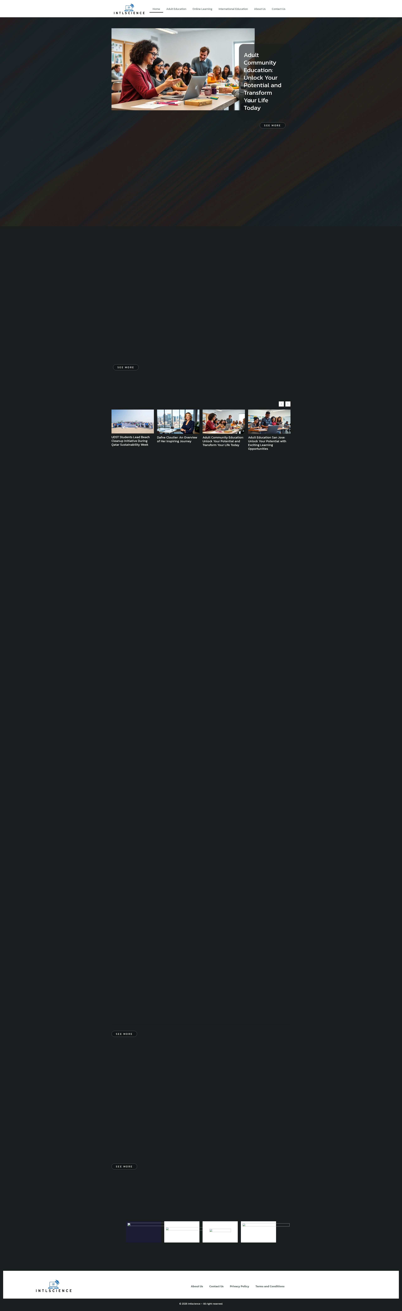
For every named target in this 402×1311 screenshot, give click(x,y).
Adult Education (176, 9)
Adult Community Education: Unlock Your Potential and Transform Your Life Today (262, 81)
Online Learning (202, 9)
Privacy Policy (239, 1286)
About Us (260, 9)
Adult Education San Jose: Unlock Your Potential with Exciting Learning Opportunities (267, 443)
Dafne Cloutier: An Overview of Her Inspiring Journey (177, 439)
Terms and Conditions (270, 1286)
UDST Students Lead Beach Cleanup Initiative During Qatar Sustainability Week (130, 440)
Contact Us (278, 9)
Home (156, 9)
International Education (233, 9)
